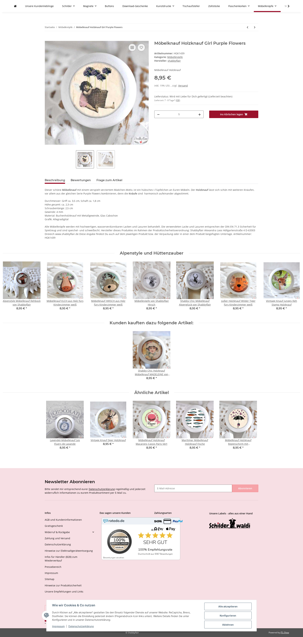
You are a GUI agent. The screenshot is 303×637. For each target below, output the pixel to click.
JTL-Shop (285, 632)
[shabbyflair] (15, 6)
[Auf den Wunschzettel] (141, 47)
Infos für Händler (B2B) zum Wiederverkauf (61, 558)
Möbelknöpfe (175, 57)
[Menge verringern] (158, 114)
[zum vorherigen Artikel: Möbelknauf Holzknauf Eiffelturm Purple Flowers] (247, 27)
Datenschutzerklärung (102, 489)
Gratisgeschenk (54, 526)
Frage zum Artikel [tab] (109, 180)
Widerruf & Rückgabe (57, 532)
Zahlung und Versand (57, 538)
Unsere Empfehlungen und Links (64, 591)
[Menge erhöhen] (199, 114)
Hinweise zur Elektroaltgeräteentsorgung (69, 550)
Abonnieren (245, 488)
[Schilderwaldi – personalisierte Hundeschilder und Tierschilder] (229, 523)
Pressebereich (53, 566)
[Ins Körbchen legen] (47, 39)
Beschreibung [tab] (55, 180)
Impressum (51, 573)
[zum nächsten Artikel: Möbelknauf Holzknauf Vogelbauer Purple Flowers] (254, 27)
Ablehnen (228, 624)
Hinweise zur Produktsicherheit (63, 585)
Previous (9, 288)
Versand (183, 85)
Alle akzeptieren (228, 606)
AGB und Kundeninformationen (63, 519)
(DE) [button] (178, 100)
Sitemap (49, 579)
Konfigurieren (228, 615)
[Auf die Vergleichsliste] (132, 47)
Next (294, 288)
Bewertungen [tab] (81, 180)
